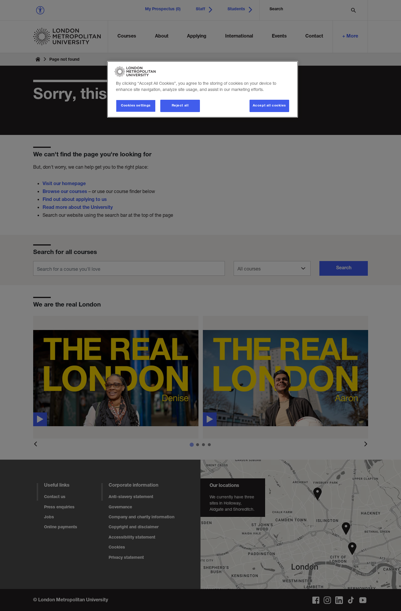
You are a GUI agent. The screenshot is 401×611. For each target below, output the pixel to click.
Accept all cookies (269, 105)
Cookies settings (136, 105)
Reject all (180, 105)
